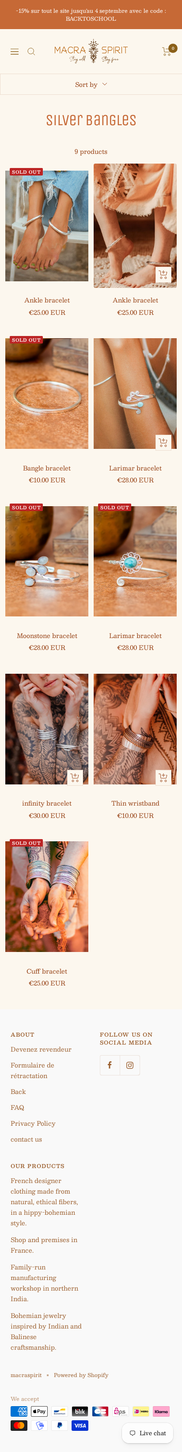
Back (18, 1091)
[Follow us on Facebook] (110, 1065)
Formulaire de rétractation (32, 1070)
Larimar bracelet (135, 468)
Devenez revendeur (41, 1049)
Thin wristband (135, 803)
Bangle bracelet (47, 468)
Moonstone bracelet (47, 635)
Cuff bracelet (47, 971)
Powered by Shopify (81, 1375)
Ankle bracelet (47, 300)
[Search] (31, 52)
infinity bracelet (47, 803)
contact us (26, 1139)
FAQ (17, 1107)
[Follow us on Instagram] (130, 1065)
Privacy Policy (33, 1123)
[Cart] (166, 51)
